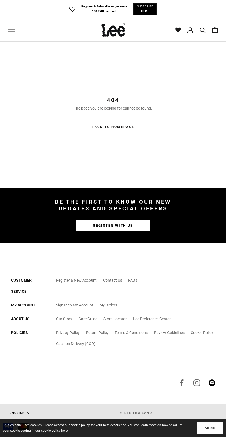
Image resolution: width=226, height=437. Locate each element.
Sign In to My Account (74, 305)
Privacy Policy (68, 332)
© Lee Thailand (136, 413)
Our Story (64, 319)
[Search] (203, 30)
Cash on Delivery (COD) (75, 343)
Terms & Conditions (131, 332)
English (17, 412)
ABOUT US (20, 319)
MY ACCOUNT (23, 305)
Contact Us (112, 280)
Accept (210, 428)
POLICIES (19, 332)
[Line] (212, 382)
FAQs (132, 280)
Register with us (113, 225)
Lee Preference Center (152, 319)
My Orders (108, 305)
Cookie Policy (202, 332)
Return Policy (97, 332)
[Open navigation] (11, 30)
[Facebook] (181, 382)
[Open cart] (215, 30)
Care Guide (88, 319)
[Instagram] (196, 382)
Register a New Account (76, 280)
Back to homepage (113, 127)
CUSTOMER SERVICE (21, 286)
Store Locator (115, 319)
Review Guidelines (169, 332)
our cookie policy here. (51, 431)
